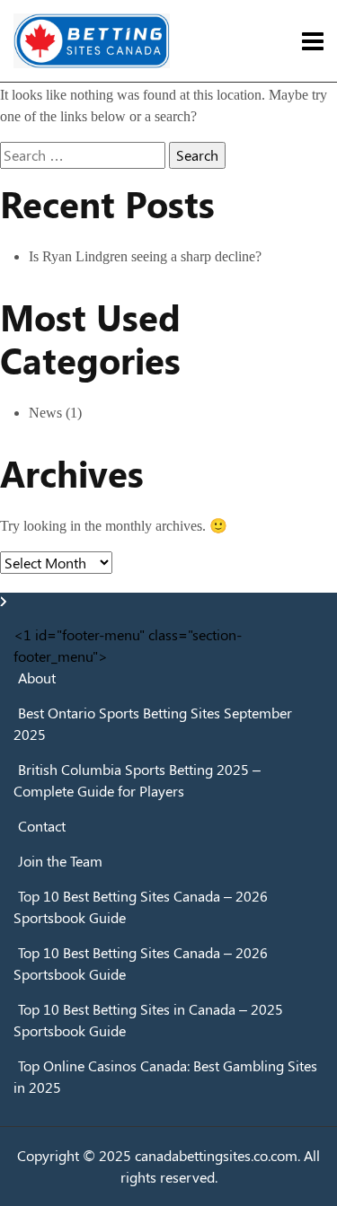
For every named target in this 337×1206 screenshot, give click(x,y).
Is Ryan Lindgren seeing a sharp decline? (145, 256)
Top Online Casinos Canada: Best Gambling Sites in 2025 (165, 1076)
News (45, 412)
